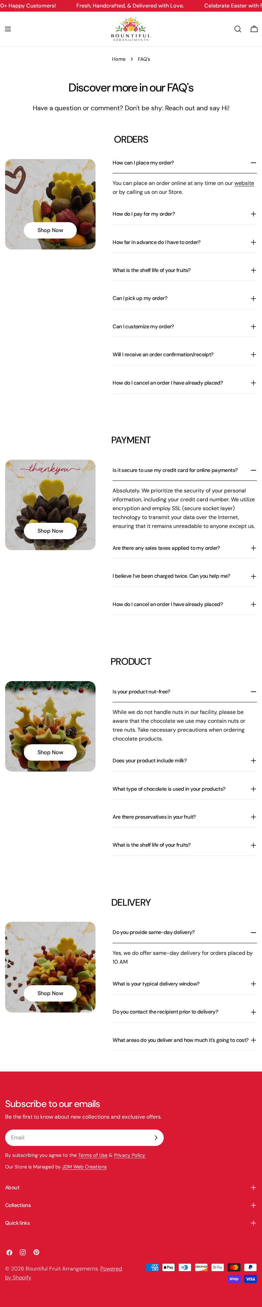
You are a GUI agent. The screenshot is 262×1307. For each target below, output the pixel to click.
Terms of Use (92, 1155)
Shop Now (50, 230)
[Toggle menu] (8, 29)
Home (119, 59)
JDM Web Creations (84, 1167)
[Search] (238, 29)
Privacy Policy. (130, 1155)
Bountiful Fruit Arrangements (62, 1268)
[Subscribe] (156, 1138)
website (244, 183)
